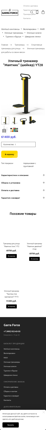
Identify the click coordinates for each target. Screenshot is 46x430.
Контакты (27, 18)
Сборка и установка (10, 182)
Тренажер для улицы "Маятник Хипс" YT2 (11, 245)
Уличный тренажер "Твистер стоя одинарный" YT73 (11, 294)
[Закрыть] (44, 412)
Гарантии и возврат (31, 10)
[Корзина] (43, 12)
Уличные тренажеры (14, 32)
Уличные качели (34, 32)
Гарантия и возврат (10, 197)
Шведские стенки (33, 36)
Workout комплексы (12, 349)
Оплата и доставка (30, 5)
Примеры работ (29, 14)
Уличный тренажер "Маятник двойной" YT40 (34, 246)
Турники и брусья (13, 36)
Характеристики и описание (14, 175)
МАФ (6, 357)
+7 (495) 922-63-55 (12, 331)
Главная (4, 44)
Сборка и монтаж (10, 391)
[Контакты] (37, 12)
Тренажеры (20, 44)
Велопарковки (29, 29)
